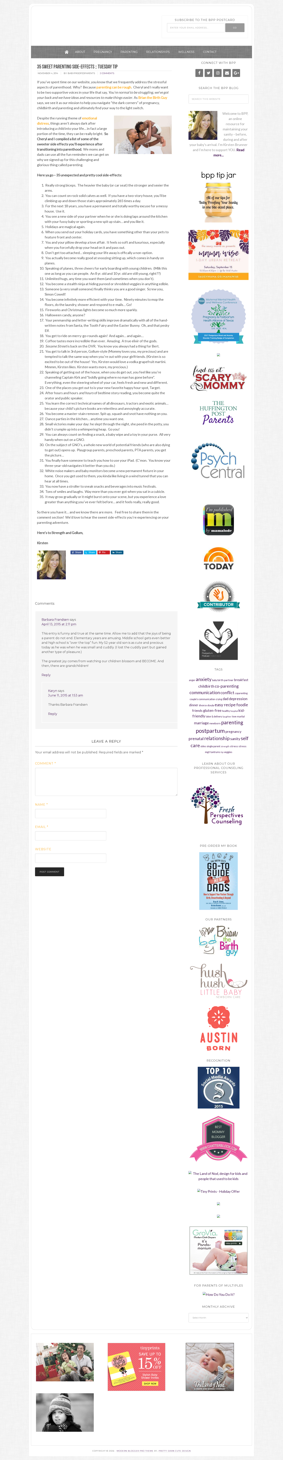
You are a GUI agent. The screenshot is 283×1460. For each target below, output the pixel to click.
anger (192, 680)
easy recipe (225, 704)
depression (238, 698)
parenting (232, 722)
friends (197, 711)
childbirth (206, 686)
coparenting (241, 693)
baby (214, 680)
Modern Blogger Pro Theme (135, 1451)
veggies (228, 752)
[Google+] (236, 73)
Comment (45, 763)
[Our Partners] (218, 941)
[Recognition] (218, 1088)
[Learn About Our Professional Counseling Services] (218, 807)
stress (234, 746)
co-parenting (227, 686)
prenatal (196, 738)
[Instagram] (218, 73)
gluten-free (212, 710)
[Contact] (227, 73)
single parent (213, 746)
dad (225, 699)
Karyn (52, 691)
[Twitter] (208, 73)
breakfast (241, 680)
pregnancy (233, 732)
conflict (227, 692)
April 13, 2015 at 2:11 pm (59, 624)
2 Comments (107, 73)
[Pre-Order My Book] (218, 881)
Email (41, 827)
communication (204, 692)
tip (222, 752)
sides (203, 746)
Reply (46, 675)
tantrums (215, 752)
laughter (227, 716)
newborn (215, 723)
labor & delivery (214, 716)
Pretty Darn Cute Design (175, 1451)
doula (210, 705)
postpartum (210, 730)
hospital (234, 711)
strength (225, 746)
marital (241, 716)
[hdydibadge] (218, 1294)
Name (41, 804)
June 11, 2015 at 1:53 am (65, 695)
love (234, 716)
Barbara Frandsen (55, 619)
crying (219, 699)
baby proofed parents (79, 23)
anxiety (204, 679)
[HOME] (66, 52)
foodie (242, 704)
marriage (201, 723)
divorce (203, 705)
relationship (217, 738)
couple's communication (202, 699)
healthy (226, 711)
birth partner (226, 680)
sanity (235, 738)
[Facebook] (199, 73)
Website (43, 849)
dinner (193, 705)
